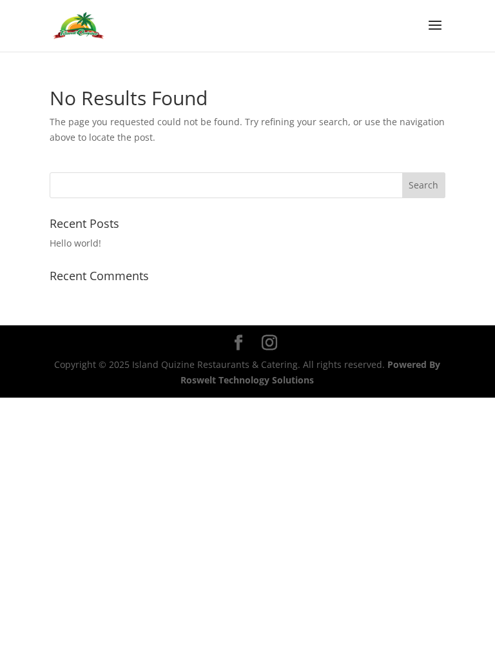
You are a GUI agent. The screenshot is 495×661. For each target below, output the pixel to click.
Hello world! (75, 243)
